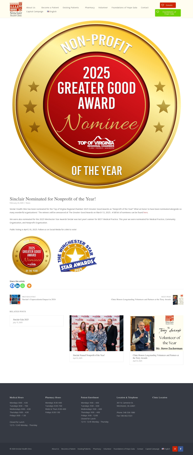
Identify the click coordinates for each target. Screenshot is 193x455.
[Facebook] (12, 285)
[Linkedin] (17, 285)
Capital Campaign (34, 11)
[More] (29, 285)
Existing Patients (71, 7)
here (146, 212)
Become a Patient (50, 7)
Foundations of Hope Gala (124, 7)
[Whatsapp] (22, 285)
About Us (30, 7)
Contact (145, 7)
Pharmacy (90, 7)
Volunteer (103, 7)
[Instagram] (175, 449)
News (28, 203)
